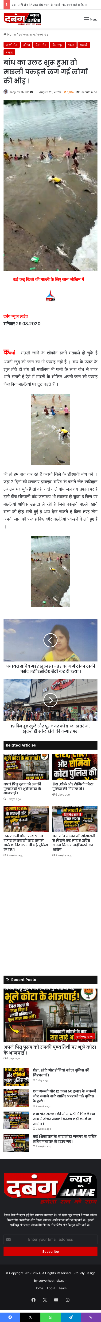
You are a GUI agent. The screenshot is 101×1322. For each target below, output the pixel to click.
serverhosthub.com (53, 1280)
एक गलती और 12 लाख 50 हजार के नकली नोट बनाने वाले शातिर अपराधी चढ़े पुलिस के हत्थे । (26, 843)
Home (39, 1288)
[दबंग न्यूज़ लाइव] (22, 19)
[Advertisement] (50, 81)
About (51, 1288)
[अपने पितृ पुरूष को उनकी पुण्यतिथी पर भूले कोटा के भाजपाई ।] (26, 767)
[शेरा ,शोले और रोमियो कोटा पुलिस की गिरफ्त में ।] (74, 767)
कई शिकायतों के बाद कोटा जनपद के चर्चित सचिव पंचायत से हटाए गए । (65, 1139)
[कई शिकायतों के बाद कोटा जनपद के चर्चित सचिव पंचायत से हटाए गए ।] (16, 1143)
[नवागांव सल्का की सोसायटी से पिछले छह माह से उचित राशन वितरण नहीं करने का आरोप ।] (74, 819)
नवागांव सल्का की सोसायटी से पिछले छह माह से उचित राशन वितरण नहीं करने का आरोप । (73, 843)
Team (62, 1288)
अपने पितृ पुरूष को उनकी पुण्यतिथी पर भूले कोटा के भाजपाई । (22, 789)
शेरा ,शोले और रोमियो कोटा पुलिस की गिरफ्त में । (72, 786)
